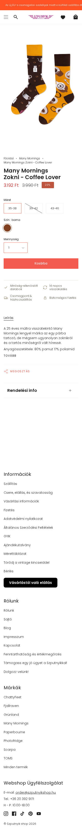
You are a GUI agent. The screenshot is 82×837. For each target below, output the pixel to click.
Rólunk (9, 610)
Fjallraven (11, 706)
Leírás (8, 318)
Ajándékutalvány (17, 545)
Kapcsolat (12, 645)
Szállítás (10, 483)
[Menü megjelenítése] (6, 17)
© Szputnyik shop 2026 (20, 824)
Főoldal (9, 158)
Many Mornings (29, 158)
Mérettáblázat (15, 553)
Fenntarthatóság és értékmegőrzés (33, 654)
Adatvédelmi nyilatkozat (23, 518)
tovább (10, 355)
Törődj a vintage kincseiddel (26, 562)
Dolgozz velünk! (16, 671)
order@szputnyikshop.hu (35, 792)
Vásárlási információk (21, 501)
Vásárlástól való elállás (30, 582)
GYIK (7, 536)
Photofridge (13, 740)
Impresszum (14, 637)
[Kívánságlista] (62, 17)
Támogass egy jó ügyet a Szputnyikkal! (35, 663)
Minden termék (16, 767)
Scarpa (9, 749)
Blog (7, 628)
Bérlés (8, 571)
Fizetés (9, 510)
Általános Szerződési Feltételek (28, 527)
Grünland (11, 714)
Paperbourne (14, 732)
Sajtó (8, 619)
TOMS (8, 758)
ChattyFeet (12, 697)
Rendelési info (22, 390)
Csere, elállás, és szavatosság (28, 492)
